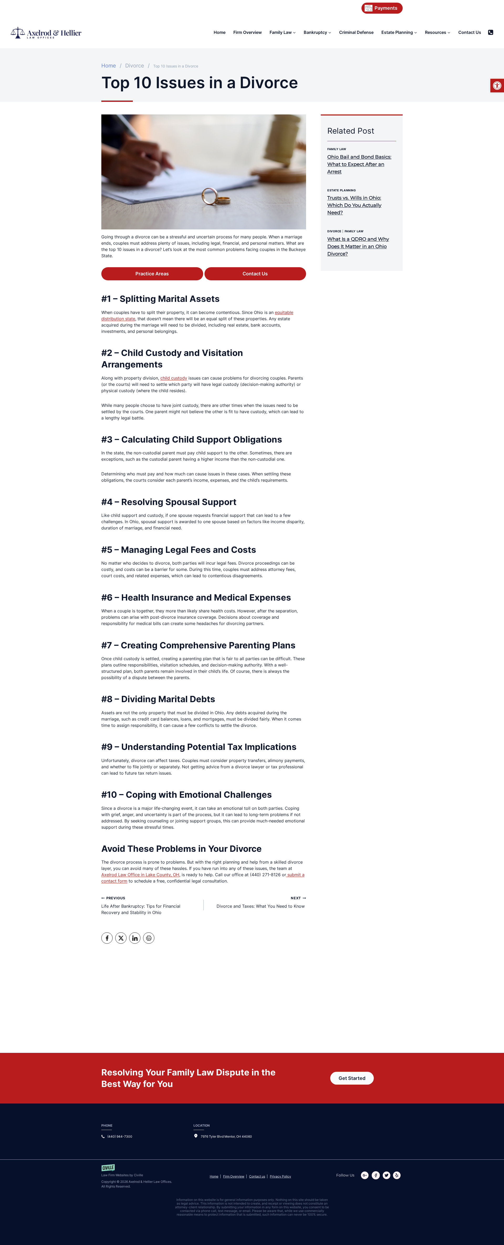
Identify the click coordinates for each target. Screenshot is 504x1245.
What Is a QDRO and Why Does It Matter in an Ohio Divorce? (358, 246)
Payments (386, 8)
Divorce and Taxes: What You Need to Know (261, 902)
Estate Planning (341, 190)
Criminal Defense (356, 32)
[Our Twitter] (387, 1175)
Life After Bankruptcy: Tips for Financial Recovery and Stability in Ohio (140, 905)
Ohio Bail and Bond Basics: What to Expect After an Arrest (359, 164)
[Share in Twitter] (121, 938)
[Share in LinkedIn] (134, 938)
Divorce (334, 231)
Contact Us (469, 32)
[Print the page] (148, 938)
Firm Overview (247, 32)
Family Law (336, 149)
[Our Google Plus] (366, 1175)
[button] (497, 85)
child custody (173, 378)
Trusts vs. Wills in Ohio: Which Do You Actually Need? (354, 205)
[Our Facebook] (377, 1175)
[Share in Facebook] (107, 938)
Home (219, 32)
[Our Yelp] (398, 1175)
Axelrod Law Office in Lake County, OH (140, 874)
